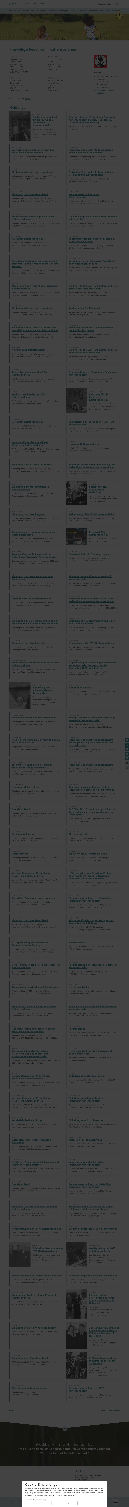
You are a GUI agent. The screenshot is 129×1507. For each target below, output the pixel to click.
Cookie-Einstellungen (64, 1503)
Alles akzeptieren (38, 1503)
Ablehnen (91, 1503)
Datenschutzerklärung (39, 1499)
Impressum (28, 1499)
